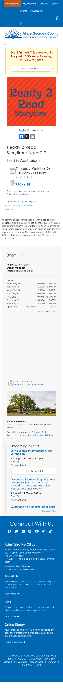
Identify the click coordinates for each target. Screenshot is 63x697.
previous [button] (12, 306)
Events (23, 11)
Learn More (10, 593)
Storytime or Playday (25, 205)
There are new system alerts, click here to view (29, 674)
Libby (55, 3)
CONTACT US (13, 655)
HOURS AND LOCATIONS (35, 655)
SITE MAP (28, 664)
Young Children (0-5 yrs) (27, 201)
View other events (31, 68)
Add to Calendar (25, 177)
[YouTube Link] (37, 531)
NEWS (38, 664)
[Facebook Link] (9, 531)
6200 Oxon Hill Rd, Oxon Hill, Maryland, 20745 (29, 383)
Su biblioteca (12, 3)
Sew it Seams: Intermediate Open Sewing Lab (31, 452)
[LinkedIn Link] (43, 531)
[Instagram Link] (29, 531)
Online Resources (13, 642)
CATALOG (23, 661)
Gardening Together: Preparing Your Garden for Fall (33, 484)
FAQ (52, 655)
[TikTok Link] (50, 531)
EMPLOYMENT (35, 658)
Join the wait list (34, 471)
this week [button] (31, 306)
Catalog (44, 3)
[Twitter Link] (16, 531)
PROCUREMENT (38, 661)
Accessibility (36, 11)
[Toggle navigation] (5, 43)
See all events (49, 511)
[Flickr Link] (23, 531)
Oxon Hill (23, 184)
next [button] (52, 306)
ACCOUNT (53, 661)
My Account (29, 3)
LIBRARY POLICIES (17, 658)
